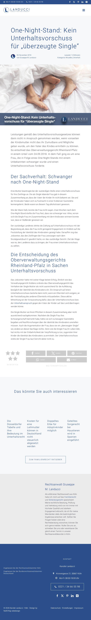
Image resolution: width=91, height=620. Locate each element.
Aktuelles (69, 57)
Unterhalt (76, 57)
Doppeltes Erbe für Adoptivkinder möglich (55, 425)
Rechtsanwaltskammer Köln (30, 568)
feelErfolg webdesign (12, 611)
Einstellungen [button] (67, 608)
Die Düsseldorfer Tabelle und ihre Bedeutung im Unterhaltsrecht (16, 429)
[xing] (86, 2)
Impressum (78, 608)
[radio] (8, 353)
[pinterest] (78, 2)
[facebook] (70, 2)
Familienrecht (70, 497)
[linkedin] (82, 2)
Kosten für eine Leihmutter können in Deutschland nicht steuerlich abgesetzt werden (34, 433)
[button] (36, 353)
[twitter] (74, 2)
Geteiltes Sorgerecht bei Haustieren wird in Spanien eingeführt (73, 430)
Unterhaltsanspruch (23, 303)
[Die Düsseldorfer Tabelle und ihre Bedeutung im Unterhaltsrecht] (15, 406)
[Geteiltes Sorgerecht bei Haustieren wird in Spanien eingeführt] (75, 406)
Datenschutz (56, 608)
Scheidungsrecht (56, 499)
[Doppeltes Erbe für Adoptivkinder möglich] (55, 406)
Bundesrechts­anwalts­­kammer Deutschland (23, 572)
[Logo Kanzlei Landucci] (16, 8)
